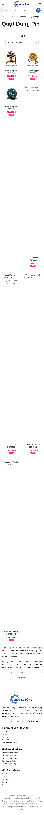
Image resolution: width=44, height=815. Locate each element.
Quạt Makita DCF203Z (11, 446)
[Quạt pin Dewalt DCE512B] (32, 357)
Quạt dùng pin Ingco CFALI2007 (33, 71)
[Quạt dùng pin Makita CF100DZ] (11, 94)
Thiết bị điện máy (19, 16)
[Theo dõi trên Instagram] (29, 722)
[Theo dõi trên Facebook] (26, 722)
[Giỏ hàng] (40, 4)
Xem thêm (21, 678)
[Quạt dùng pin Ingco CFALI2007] (32, 58)
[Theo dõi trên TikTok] (31, 722)
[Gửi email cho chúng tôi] (34, 722)
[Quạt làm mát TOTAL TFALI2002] (32, 170)
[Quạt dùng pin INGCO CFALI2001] (11, 58)
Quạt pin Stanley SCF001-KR (11, 633)
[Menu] (3, 4)
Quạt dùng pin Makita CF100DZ (11, 107)
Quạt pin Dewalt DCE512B (33, 446)
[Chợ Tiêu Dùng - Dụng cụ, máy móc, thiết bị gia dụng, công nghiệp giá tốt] (22, 4)
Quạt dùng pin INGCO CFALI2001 (11, 71)
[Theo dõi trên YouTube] (37, 722)
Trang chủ (6, 16)
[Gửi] (38, 10)
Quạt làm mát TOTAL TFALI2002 (32, 258)
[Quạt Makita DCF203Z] (11, 357)
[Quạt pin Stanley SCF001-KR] (11, 544)
